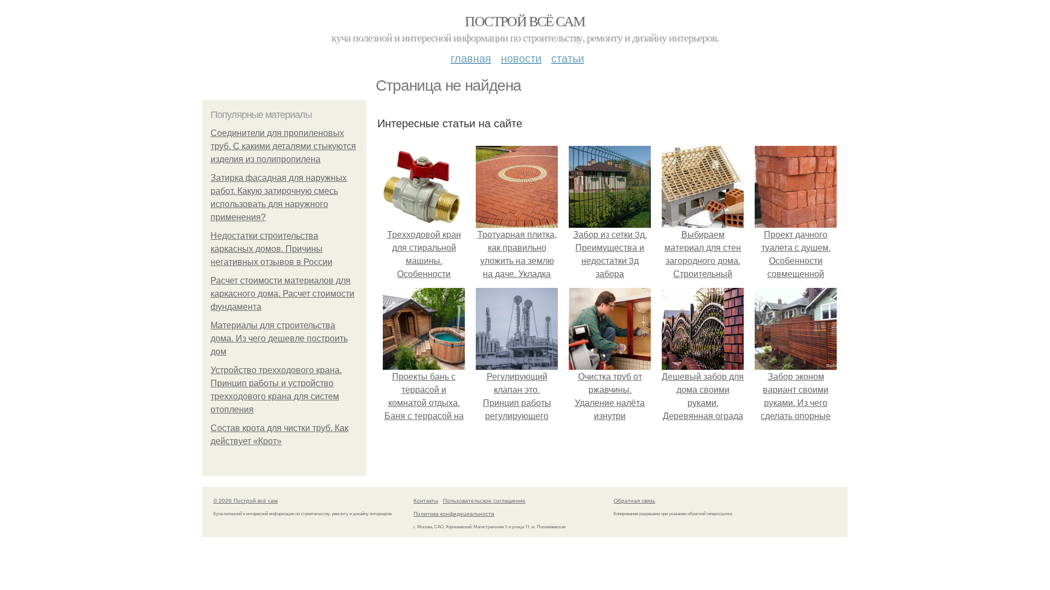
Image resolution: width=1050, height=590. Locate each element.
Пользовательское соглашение (484, 500)
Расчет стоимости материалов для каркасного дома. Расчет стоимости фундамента (282, 293)
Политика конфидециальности (453, 513)
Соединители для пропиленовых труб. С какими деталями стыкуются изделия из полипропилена (283, 146)
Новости (521, 58)
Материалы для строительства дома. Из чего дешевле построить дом (279, 338)
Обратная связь (634, 500)
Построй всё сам (525, 20)
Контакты (425, 500)
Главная (471, 58)
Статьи (567, 58)
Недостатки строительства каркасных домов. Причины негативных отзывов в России (271, 249)
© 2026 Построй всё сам (245, 500)
